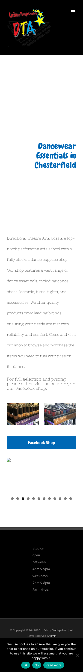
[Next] (71, 414)
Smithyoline (59, 630)
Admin (52, 635)
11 (65, 498)
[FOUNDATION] (23, 413)
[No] (77, 655)
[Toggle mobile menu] (73, 11)
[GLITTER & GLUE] (60, 413)
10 (60, 498)
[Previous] (12, 414)
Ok (26, 665)
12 (70, 498)
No (37, 665)
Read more (54, 665)
